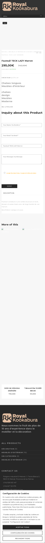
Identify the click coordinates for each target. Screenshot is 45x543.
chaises (6, 92)
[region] (22, 516)
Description (8, 193)
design (6, 95)
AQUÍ (25, 510)
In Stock (13, 69)
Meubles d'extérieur (12, 452)
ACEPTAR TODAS (22, 527)
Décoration (8, 449)
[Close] (43, 492)
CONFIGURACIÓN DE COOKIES (22, 533)
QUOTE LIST (15, 77)
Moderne (7, 101)
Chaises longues (33, 51)
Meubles (7, 98)
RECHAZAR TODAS (22, 538)
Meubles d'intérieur (17, 51)
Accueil (5, 51)
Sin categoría (9, 456)
